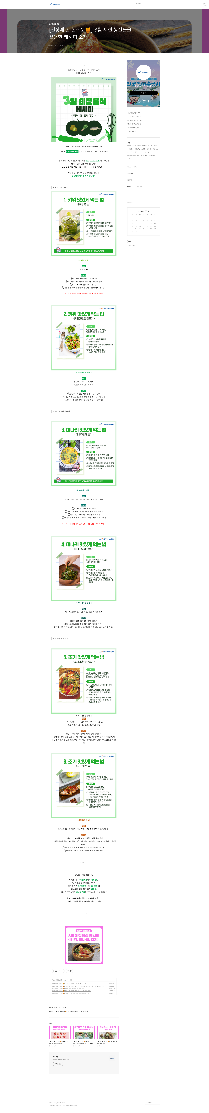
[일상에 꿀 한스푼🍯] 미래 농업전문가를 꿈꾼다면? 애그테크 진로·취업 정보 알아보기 (77, 986)
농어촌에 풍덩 (133, 128)
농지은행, (129, 149)
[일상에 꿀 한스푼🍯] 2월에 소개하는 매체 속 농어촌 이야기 (69, 993)
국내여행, (150, 145)
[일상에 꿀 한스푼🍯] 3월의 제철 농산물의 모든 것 (67, 988)
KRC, (146, 155)
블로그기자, (148, 152)
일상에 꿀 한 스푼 (57, 980)
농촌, (128, 152)
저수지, (142, 155)
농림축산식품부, (131, 155)
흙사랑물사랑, (154, 149)
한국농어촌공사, (135, 152)
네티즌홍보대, (153, 155)
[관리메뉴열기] (205, 3)
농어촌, (156, 145)
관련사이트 (149, 1103)
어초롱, (134, 145)
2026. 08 (143, 211)
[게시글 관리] (62, 971)
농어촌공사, (136, 149)
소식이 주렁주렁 (134, 117)
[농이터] (61, 4)
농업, (128, 159)
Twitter (139, 187)
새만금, (139, 145)
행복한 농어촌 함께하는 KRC (61, 1059)
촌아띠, (142, 152)
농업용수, (144, 145)
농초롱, (129, 145)
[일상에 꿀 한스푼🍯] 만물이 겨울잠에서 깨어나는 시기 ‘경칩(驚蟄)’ (71, 991)
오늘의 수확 (132, 131)
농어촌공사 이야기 (134, 120)
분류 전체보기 (133, 113)
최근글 (129, 167)
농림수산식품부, (145, 149)
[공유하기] (59, 971)
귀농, (138, 155)
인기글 (135, 167)
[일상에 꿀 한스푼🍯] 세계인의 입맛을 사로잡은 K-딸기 (68, 983)
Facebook (130, 187)
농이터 (55, 1056)
